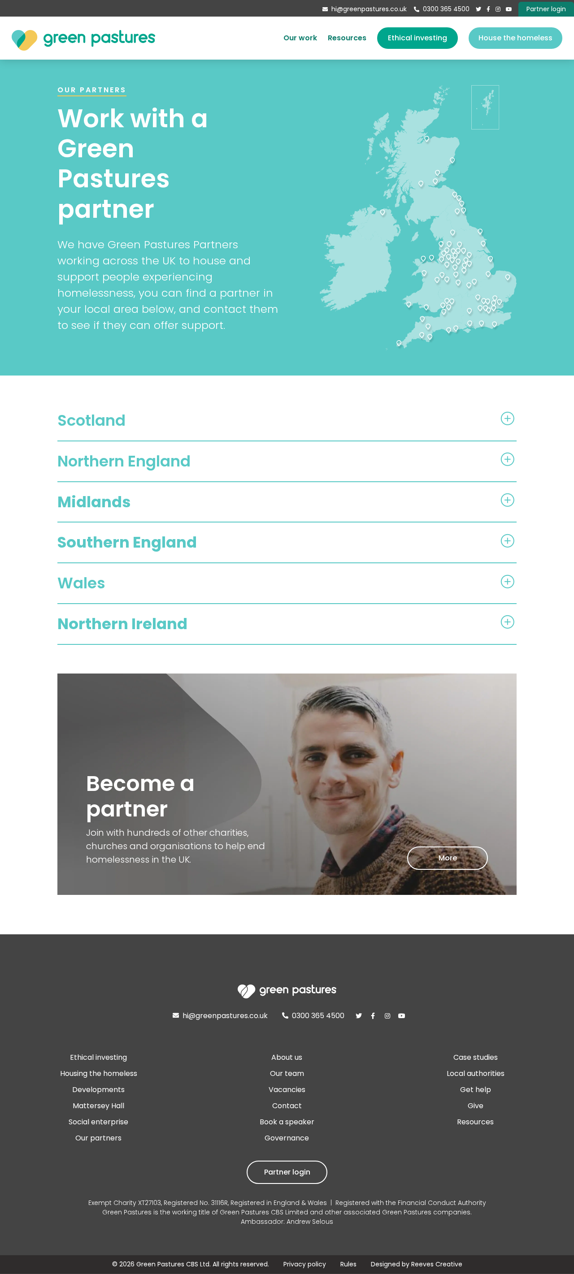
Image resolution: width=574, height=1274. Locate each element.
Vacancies (287, 1089)
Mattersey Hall (98, 1106)
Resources (347, 38)
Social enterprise (98, 1122)
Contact (287, 1106)
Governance (287, 1138)
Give (475, 1106)
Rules (348, 1264)
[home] (83, 38)
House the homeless (515, 38)
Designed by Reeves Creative (416, 1264)
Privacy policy (304, 1264)
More (448, 858)
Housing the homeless (98, 1073)
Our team (287, 1073)
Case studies (475, 1057)
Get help (475, 1089)
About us (286, 1057)
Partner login (287, 1172)
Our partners (98, 1138)
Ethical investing (417, 38)
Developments (98, 1089)
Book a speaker (287, 1122)
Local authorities (475, 1073)
